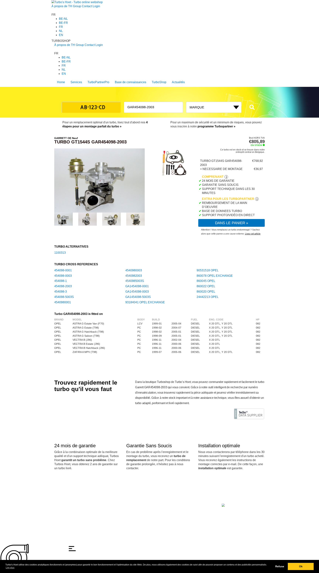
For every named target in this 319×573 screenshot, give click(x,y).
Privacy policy (62, 513)
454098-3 (60, 291)
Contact (87, 6)
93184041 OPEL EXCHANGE (145, 302)
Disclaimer (60, 509)
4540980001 (62, 302)
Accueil (58, 501)
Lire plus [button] (10, 567)
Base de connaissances (130, 82)
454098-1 (60, 280)
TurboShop (159, 82)
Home (61, 82)
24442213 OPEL (208, 296)
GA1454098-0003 (137, 291)
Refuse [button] (279, 566)
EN (61, 35)
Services (76, 82)
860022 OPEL (206, 286)
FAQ (104, 501)
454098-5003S (64, 296)
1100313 (60, 252)
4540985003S (134, 280)
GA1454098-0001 (137, 286)
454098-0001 (63, 270)
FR (61, 26)
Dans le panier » (231, 223)
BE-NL (63, 18)
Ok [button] (301, 566)
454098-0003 (63, 275)
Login (96, 6)
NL (61, 30)
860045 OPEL (206, 280)
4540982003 (133, 275)
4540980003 (133, 270)
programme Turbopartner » (216, 126)
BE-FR (63, 22)
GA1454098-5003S (138, 296)
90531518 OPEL (208, 270)
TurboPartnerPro (98, 82)
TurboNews (94, 501)
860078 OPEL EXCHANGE (215, 275)
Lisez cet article (252, 233)
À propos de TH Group (66, 6)
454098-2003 (63, 286)
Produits (68, 501)
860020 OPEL (206, 291)
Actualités (178, 82)
